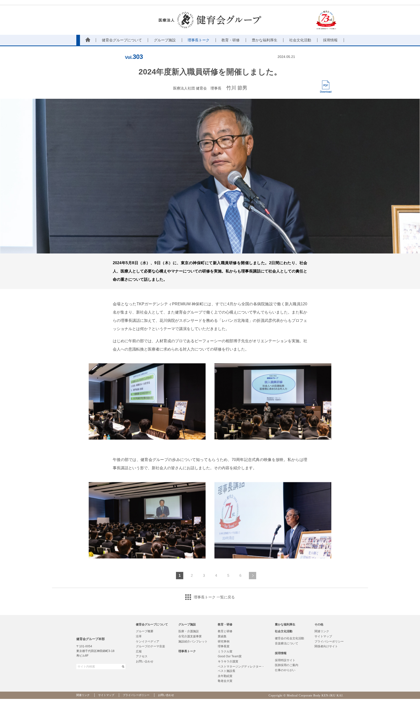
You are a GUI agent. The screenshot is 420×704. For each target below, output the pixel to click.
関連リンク (322, 631)
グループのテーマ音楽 (150, 646)
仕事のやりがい (285, 670)
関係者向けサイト (326, 646)
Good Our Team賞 (230, 656)
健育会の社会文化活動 (289, 638)
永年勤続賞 (225, 676)
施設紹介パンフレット (193, 641)
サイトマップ (323, 636)
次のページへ (252, 575)
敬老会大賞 (225, 681)
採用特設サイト (285, 660)
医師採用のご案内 (286, 665)
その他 (319, 624)
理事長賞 (223, 646)
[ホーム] (88, 40)
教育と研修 (225, 631)
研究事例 (223, 641)
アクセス (142, 656)
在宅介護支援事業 (190, 636)
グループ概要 (144, 631)
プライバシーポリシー (329, 641)
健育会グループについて (152, 624)
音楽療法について (286, 643)
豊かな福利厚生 (285, 624)
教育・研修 (225, 624)
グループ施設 (187, 624)
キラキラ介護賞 (228, 661)
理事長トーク (187, 651)
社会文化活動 (283, 631)
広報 (139, 651)
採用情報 (281, 653)
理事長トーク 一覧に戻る (214, 597)
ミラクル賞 (225, 651)
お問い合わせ (144, 661)
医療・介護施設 (188, 631)
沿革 (139, 636)
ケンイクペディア (147, 641)
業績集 (222, 636)
